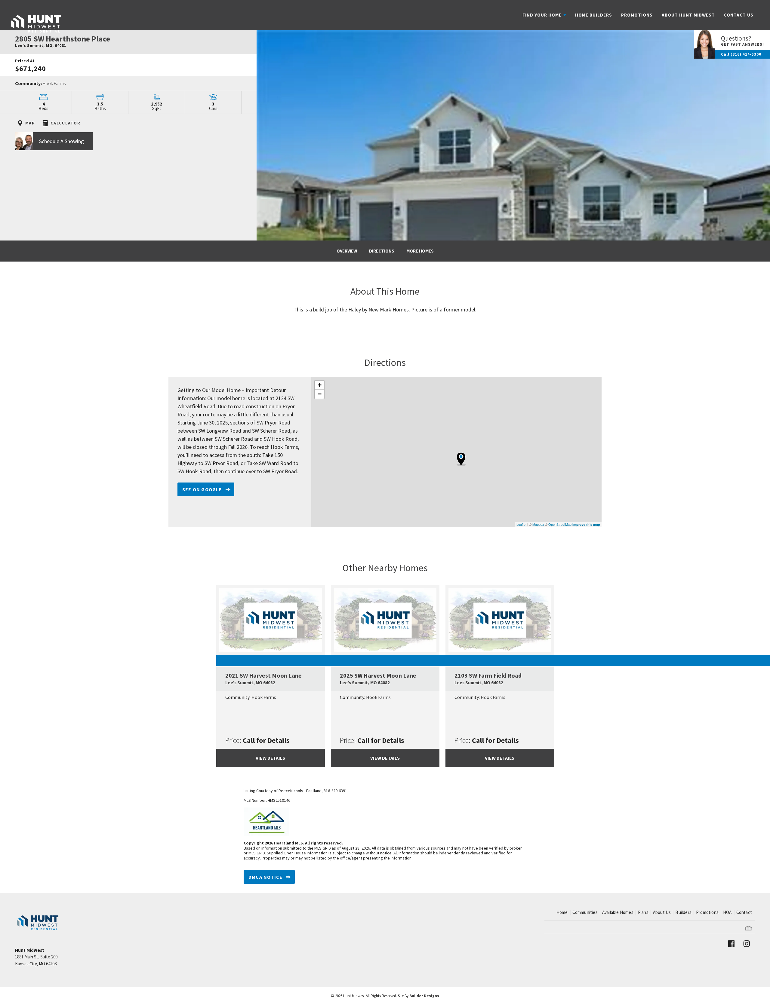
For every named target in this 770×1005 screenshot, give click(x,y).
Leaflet (521, 524)
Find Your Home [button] (542, 15)
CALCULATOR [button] (65, 123)
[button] (128, 144)
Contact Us (738, 15)
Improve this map (586, 524)
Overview (347, 251)
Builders (683, 912)
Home (562, 912)
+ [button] (320, 385)
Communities (585, 912)
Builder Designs (424, 995)
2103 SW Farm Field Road (488, 678)
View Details (270, 758)
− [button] (320, 394)
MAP (29, 123)
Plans (643, 912)
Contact (744, 912)
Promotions (637, 15)
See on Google (202, 489)
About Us (662, 912)
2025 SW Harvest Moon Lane (378, 678)
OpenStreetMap (559, 524)
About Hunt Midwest (688, 15)
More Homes (420, 251)
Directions (381, 251)
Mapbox (538, 524)
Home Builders (593, 15)
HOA (727, 912)
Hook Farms (54, 83)
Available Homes (617, 912)
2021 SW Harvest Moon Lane (263, 678)
